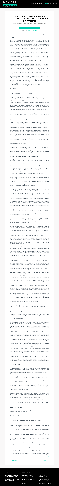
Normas (49, 3)
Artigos (40, 3)
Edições (36, 3)
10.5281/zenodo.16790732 (32, 30)
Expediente (55, 3)
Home (32, 3)
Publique (45, 3)
